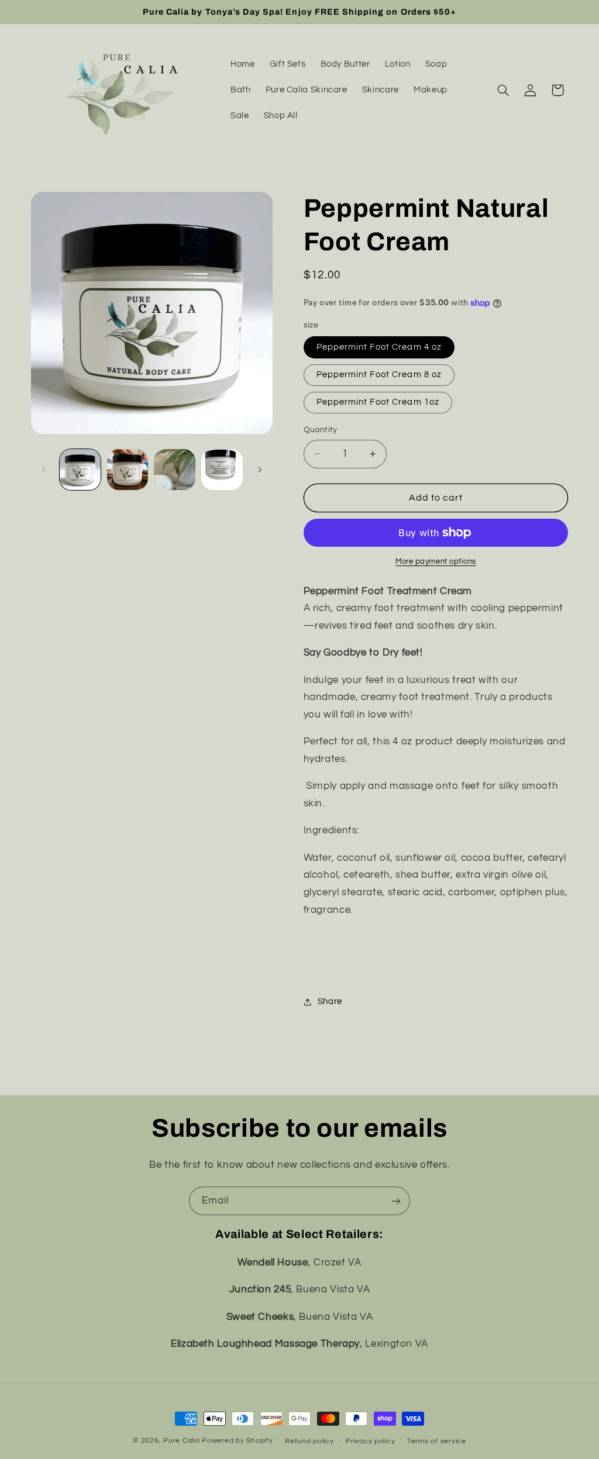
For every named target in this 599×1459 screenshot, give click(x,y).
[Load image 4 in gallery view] (221, 469)
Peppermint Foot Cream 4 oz (379, 347)
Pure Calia (181, 1440)
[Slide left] (44, 469)
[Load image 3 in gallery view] (174, 469)
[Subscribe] (396, 1200)
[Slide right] (260, 469)
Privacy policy (370, 1441)
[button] (503, 90)
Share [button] (330, 1001)
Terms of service (436, 1441)
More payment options (435, 561)
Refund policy (309, 1441)
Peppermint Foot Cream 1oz (377, 402)
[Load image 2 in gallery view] (127, 469)
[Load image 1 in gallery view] (80, 469)
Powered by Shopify (237, 1440)
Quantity (321, 430)
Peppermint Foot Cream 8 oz (379, 374)
